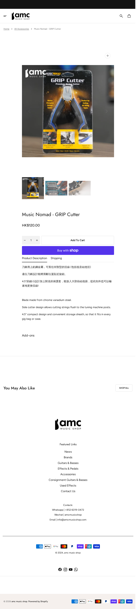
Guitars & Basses (66, 463)
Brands (67, 457)
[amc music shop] (22, 16)
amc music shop (19, 601)
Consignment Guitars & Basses (66, 480)
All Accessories (21, 29)
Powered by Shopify (38, 601)
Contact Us (67, 491)
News (66, 451)
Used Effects (67, 485)
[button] (7, 16)
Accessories (66, 474)
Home (6, 29)
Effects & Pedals (66, 468)
